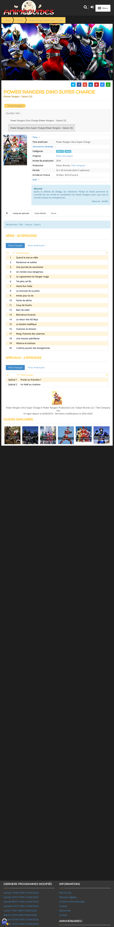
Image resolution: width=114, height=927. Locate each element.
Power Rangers (15, 105)
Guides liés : (13, 113)
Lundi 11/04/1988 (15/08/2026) (20, 910)
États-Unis (61, 155)
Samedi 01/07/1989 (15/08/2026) (21, 906)
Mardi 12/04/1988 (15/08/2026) (20, 914)
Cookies (63, 906)
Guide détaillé (40, 213)
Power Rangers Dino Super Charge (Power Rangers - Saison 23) (41, 127)
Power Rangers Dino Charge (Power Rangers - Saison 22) (38, 120)
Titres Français (15, 245)
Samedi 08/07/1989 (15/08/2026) (21, 901)
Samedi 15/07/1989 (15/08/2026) (21, 923)
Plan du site (65, 892)
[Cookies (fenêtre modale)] (5, 922)
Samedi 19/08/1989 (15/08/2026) (21, 892)
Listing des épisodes (21, 213)
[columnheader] (10, 253)
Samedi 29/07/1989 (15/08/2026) (21, 897)
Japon (70, 155)
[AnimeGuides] (29, 7)
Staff (35, 179)
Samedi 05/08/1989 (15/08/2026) (21, 919)
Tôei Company (78, 165)
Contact (63, 914)
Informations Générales (43, 146)
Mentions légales (67, 897)
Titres (35, 137)
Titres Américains (36, 245)
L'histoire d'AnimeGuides (72, 901)
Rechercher (65, 910)
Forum (53, 213)
